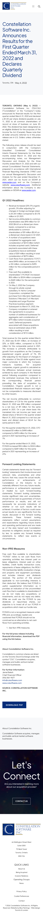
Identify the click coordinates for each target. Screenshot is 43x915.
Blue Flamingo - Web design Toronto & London (27, 909)
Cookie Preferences (21, 896)
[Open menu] (33, 6)
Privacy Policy (21, 891)
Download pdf (14, 705)
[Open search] (38, 6)
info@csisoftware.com (12, 680)
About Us (21, 869)
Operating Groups (21, 879)
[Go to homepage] (14, 6)
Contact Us (21, 801)
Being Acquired (21, 872)
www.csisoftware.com (12, 683)
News (21, 883)
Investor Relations (21, 876)
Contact (22, 901)
